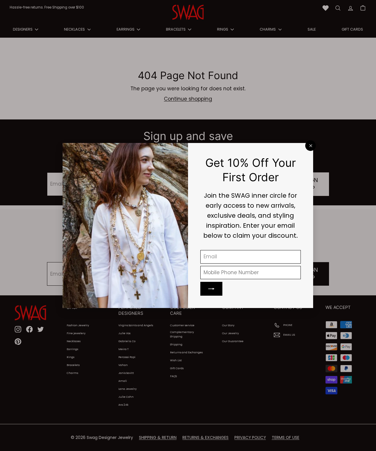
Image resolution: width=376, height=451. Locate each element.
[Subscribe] (212, 289)
